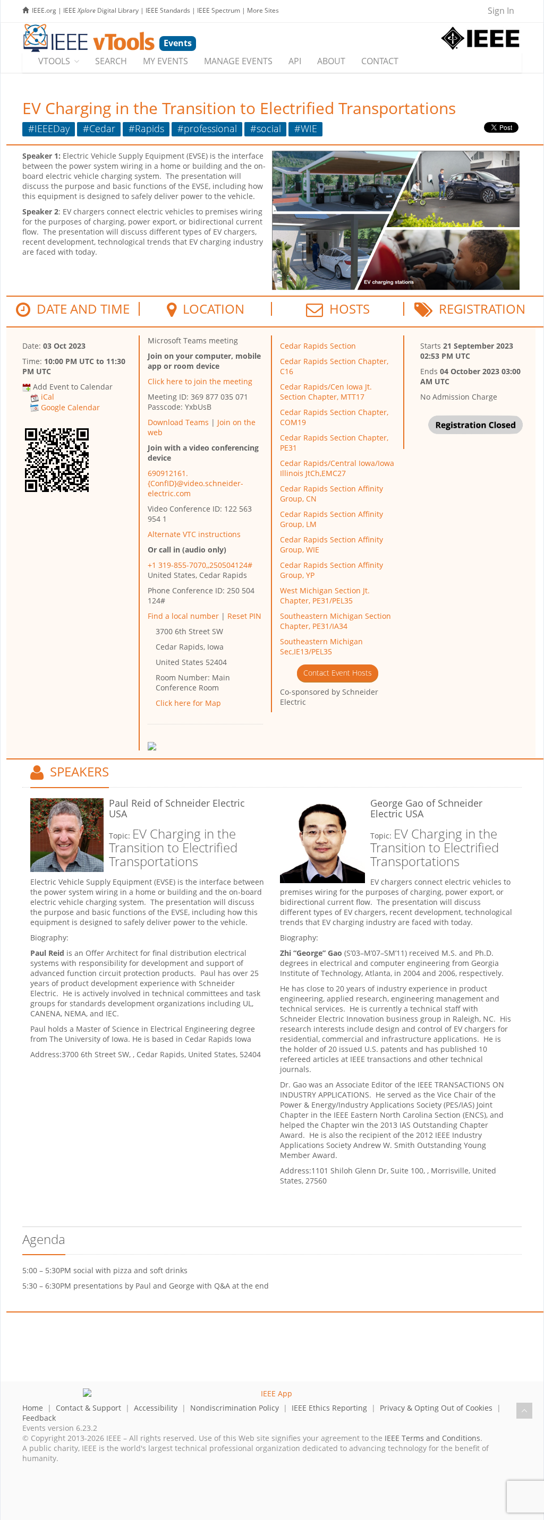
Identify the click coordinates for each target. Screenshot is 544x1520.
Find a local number (183, 616)
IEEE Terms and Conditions (432, 1438)
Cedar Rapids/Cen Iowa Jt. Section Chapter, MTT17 (326, 392)
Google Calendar (70, 407)
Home (32, 1408)
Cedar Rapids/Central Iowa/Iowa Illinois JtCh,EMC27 (337, 468)
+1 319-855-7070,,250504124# (200, 565)
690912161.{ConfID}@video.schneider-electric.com (195, 483)
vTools (54, 61)
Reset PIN (244, 616)
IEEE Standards (168, 10)
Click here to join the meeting (200, 381)
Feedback (39, 1418)
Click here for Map (188, 703)
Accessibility (155, 1408)
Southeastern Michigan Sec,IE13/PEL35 (321, 646)
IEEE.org (44, 10)
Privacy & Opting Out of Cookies (436, 1408)
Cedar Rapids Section (318, 346)
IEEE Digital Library (101, 10)
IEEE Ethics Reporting (329, 1408)
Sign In (501, 10)
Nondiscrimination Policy (234, 1408)
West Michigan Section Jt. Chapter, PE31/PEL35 (325, 595)
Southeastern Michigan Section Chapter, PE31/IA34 (335, 621)
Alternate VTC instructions (194, 534)
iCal (47, 397)
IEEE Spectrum (218, 10)
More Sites (263, 10)
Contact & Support (88, 1408)
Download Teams (178, 422)
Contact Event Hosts (337, 673)
